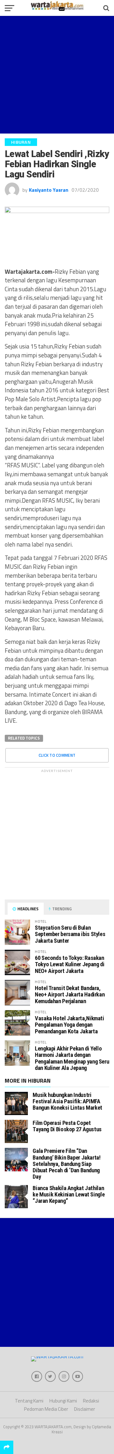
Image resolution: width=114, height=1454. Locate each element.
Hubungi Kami (63, 1400)
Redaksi (91, 1400)
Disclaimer (84, 1409)
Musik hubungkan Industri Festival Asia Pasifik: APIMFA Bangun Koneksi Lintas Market (67, 1101)
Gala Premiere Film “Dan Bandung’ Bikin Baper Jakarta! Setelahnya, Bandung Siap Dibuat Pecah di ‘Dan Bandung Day (66, 1163)
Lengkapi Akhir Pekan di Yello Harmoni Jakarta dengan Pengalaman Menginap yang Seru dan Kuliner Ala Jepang (72, 1058)
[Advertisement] (57, 74)
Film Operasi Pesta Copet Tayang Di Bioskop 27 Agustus (67, 1126)
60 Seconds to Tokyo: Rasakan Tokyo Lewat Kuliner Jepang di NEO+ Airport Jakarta (69, 964)
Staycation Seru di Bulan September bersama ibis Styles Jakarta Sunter (70, 934)
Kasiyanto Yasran (48, 190)
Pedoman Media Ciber (46, 1409)
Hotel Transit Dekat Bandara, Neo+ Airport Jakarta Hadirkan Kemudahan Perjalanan (69, 994)
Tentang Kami (29, 1400)
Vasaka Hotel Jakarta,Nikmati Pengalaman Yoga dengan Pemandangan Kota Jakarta (69, 1024)
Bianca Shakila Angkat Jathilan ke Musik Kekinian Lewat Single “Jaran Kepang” (68, 1194)
